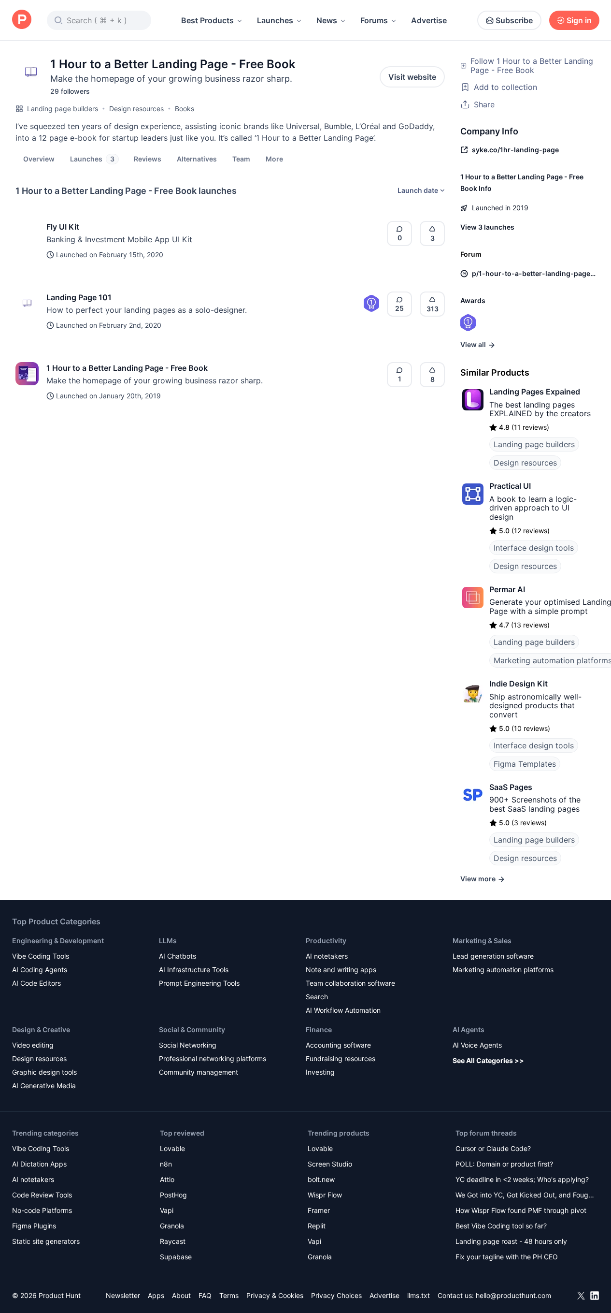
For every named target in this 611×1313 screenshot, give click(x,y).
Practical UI (510, 486)
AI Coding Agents (39, 969)
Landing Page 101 (79, 297)
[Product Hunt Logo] (21, 20)
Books (184, 108)
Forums (374, 20)
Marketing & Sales (482, 940)
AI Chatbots (177, 956)
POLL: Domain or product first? (504, 1164)
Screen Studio (330, 1164)
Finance (319, 1029)
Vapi (166, 1210)
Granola (172, 1226)
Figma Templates (525, 764)
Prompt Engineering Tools (199, 983)
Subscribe (514, 20)
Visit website (412, 77)
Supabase (176, 1257)
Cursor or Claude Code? (493, 1148)
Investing (320, 1072)
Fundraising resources (340, 1058)
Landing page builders (62, 108)
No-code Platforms (42, 1210)
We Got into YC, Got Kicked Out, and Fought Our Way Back (525, 1196)
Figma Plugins (34, 1226)
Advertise (429, 20)
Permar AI (507, 589)
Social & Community (192, 1029)
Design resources (136, 108)
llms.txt (418, 1295)
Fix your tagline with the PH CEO (506, 1257)
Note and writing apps (341, 969)
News (326, 20)
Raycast (172, 1241)
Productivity (326, 940)
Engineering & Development (58, 940)
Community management (198, 1072)
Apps (156, 1295)
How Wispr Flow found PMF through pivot (520, 1210)
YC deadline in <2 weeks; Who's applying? (522, 1179)
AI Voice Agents (477, 1045)
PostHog (173, 1195)
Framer (319, 1210)
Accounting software (338, 1045)
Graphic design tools (44, 1072)
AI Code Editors (36, 983)
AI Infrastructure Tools (193, 969)
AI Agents (468, 1029)
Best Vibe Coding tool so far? (501, 1226)
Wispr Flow (325, 1195)
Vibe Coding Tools (40, 956)
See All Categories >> (488, 1060)
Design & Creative (41, 1029)
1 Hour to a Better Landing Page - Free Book (127, 368)
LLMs (168, 940)
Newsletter (123, 1295)
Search (317, 996)
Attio (167, 1179)
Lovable (172, 1148)
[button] (274, 158)
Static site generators (46, 1241)
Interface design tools (534, 548)
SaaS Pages (510, 787)
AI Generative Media (44, 1085)
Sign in (579, 20)
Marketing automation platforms (503, 969)
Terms (229, 1295)
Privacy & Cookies (274, 1295)
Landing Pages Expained (534, 391)
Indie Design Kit (518, 683)
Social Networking (187, 1045)
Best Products (207, 20)
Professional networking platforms (212, 1058)
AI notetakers (327, 956)
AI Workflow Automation (343, 1010)
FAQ (205, 1295)
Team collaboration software (350, 983)
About (181, 1295)
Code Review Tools (42, 1195)
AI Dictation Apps (39, 1164)
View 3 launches (487, 227)
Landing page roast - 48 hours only (511, 1241)
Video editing (33, 1045)
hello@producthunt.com (513, 1295)
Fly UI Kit (62, 227)
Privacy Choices (336, 1295)
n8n (166, 1164)
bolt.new (321, 1179)
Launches (275, 20)
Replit (317, 1226)
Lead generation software (493, 956)
